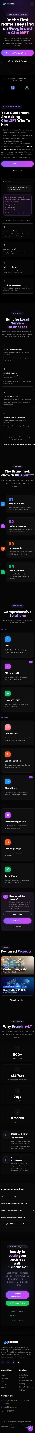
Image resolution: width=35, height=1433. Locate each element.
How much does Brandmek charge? (11, 1210)
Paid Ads (22, 1390)
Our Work (4, 1378)
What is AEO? (17, 171)
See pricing (17, 914)
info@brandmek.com (11, 1407)
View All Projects (16, 1000)
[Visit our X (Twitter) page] (19, 1362)
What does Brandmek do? (8, 1197)
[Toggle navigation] (32, 4)
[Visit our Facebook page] (3, 1362)
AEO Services (17, 164)
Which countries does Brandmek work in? (13, 1217)
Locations (4, 1426)
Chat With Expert (19, 61)
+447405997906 (10, 1411)
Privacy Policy (14, 1426)
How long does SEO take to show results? (13, 1224)
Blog (2, 1381)
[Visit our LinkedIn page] (13, 1362)
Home (3, 1375)
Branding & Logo (24, 1384)
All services (17, 927)
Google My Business (26, 1387)
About (3, 1388)
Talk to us (17, 921)
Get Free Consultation (16, 53)
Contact (4, 1384)
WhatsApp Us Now (18, 1303)
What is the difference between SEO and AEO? (14, 1203)
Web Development (25, 1380)
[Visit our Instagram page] (8, 1362)
